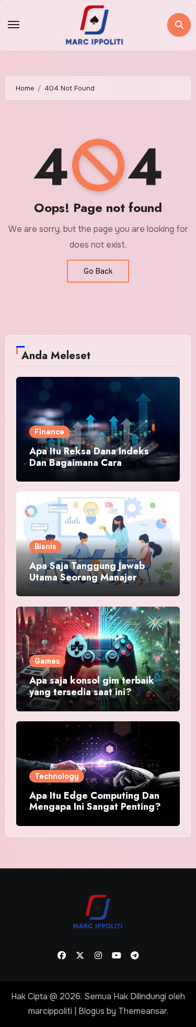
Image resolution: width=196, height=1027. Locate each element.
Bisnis (45, 546)
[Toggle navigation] (13, 24)
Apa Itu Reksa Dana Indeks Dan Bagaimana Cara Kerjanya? (89, 462)
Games (47, 661)
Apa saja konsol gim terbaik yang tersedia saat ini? (91, 686)
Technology (56, 776)
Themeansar (142, 1011)
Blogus (91, 1011)
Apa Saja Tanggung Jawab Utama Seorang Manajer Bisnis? (87, 577)
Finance (49, 432)
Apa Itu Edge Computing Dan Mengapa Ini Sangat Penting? (95, 801)
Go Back (98, 271)
